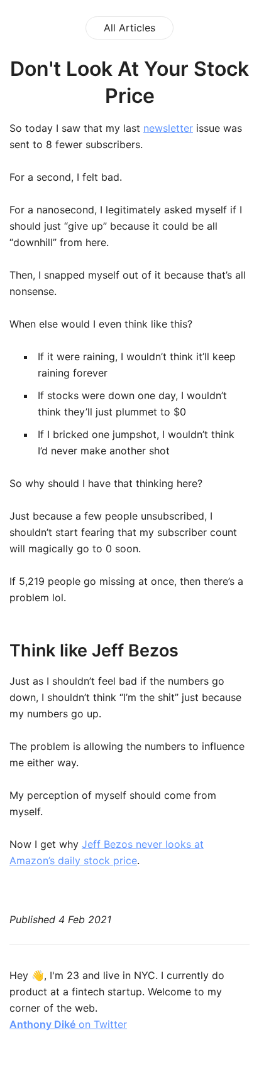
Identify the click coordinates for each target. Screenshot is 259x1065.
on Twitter (68, 1024)
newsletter (168, 128)
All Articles (129, 27)
